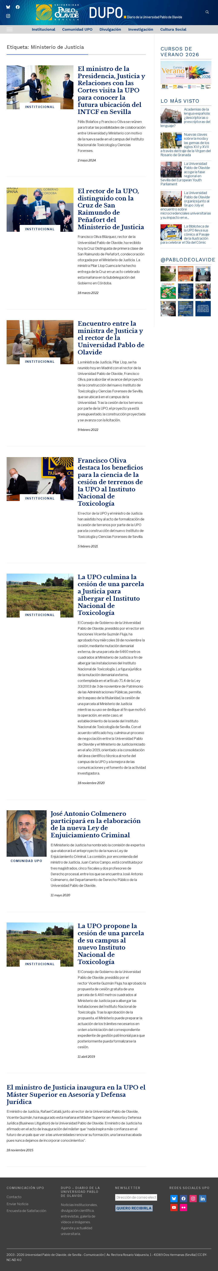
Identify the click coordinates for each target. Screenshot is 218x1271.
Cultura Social (173, 29)
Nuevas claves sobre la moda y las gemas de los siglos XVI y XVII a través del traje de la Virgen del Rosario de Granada (186, 144)
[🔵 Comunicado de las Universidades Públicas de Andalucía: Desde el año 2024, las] (203, 308)
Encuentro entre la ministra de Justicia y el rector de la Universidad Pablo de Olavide (111, 338)
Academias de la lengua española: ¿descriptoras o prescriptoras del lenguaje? (185, 117)
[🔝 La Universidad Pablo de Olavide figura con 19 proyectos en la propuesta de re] (168, 308)
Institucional (43, 29)
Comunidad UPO (77, 29)
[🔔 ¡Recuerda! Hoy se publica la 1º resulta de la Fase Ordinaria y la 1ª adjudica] (203, 291)
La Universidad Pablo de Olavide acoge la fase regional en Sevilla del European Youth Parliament (185, 174)
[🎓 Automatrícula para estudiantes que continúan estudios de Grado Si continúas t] (185, 291)
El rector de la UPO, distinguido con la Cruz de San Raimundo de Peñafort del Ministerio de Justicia (111, 209)
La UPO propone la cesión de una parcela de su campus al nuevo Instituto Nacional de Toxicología (111, 944)
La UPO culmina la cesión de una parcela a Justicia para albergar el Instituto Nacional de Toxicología (111, 595)
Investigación (140, 29)
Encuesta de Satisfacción (26, 1211)
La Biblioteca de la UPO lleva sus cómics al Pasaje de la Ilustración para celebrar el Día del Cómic (185, 234)
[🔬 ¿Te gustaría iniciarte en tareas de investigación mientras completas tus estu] (185, 308)
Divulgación (110, 29)
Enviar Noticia (17, 1204)
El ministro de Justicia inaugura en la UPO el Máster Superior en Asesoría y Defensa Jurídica (76, 1094)
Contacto (14, 1197)
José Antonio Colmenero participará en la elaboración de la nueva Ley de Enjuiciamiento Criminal (96, 824)
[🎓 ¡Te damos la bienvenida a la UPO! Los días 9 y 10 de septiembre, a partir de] (168, 291)
